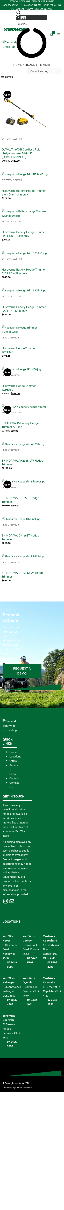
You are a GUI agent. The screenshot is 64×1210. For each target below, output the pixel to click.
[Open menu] (58, 34)
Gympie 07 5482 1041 (52, 5)
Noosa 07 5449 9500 (44, 9)
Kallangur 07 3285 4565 (22, 9)
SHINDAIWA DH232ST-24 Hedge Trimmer (23, 574)
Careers (14, 778)
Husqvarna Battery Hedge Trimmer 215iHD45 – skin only (24, 192)
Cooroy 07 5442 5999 (33, 5)
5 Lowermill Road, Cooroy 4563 (31, 949)
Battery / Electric (12, 138)
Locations (15, 756)
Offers (13, 761)
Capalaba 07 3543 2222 (13, 5)
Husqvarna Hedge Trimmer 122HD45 (19, 350)
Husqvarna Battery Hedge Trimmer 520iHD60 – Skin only (24, 234)
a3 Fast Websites (23, 1087)
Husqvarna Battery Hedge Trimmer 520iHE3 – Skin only (24, 271)
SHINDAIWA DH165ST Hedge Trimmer (20, 499)
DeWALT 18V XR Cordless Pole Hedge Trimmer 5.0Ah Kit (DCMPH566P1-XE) (21, 153)
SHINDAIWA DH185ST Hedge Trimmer (20, 537)
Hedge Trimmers (10, 337)
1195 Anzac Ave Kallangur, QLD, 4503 (12, 991)
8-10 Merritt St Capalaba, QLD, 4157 (52, 991)
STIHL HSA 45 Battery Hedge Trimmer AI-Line (20, 425)
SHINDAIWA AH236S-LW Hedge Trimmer (22, 462)
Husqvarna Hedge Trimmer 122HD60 (19, 387)
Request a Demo (22, 670)
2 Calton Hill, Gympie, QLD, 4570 (31, 991)
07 (9, 1042)
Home (17, 65)
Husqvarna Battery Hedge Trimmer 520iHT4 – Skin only (24, 308)
